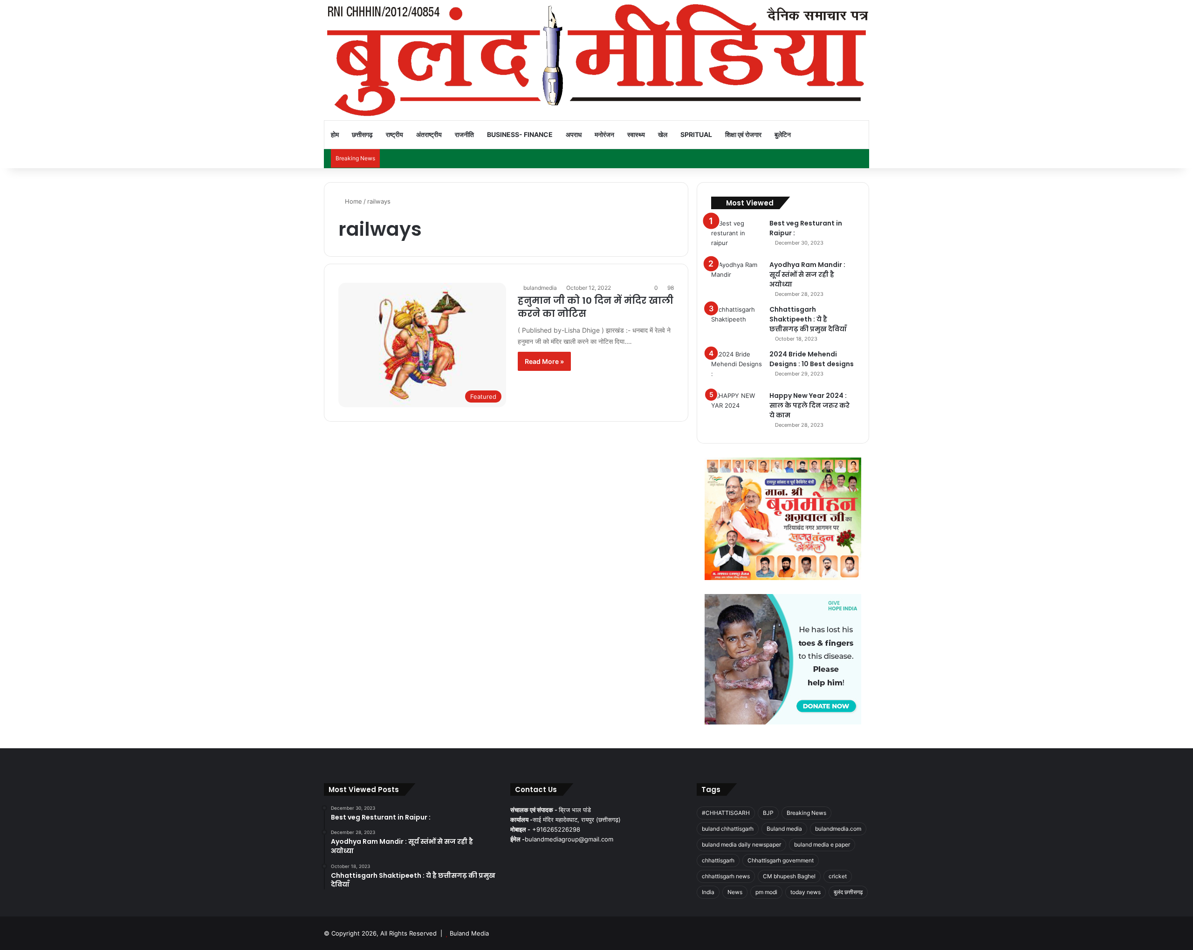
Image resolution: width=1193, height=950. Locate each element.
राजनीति (464, 134)
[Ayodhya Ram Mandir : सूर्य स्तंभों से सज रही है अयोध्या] (736, 277)
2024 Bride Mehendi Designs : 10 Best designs (811, 359)
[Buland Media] (596, 60)
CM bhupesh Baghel (789, 876)
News (734, 891)
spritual (696, 134)
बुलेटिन (783, 134)
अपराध (574, 134)
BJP (768, 812)
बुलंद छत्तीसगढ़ (848, 891)
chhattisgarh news (726, 876)
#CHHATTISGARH (726, 812)
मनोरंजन (604, 134)
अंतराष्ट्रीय (429, 134)
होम (335, 134)
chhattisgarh (718, 860)
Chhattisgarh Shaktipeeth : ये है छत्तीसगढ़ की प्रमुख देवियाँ (808, 319)
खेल (662, 134)
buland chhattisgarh (728, 828)
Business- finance (520, 134)
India (708, 891)
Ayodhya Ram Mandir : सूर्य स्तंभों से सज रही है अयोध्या (807, 274)
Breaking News (806, 812)
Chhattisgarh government (780, 860)
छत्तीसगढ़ (362, 134)
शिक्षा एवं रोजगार (743, 134)
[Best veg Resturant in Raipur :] (736, 236)
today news (805, 891)
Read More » (544, 361)
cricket (838, 876)
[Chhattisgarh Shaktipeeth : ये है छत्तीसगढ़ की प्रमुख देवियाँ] (736, 322)
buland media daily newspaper (741, 844)
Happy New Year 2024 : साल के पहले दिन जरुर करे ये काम (809, 405)
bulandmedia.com (838, 828)
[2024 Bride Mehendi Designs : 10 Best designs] (736, 366)
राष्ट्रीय (394, 134)
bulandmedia (540, 287)
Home (352, 201)
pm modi (766, 891)
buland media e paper (822, 844)
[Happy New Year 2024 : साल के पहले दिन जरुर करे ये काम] (736, 408)
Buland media (784, 828)
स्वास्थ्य (636, 134)
